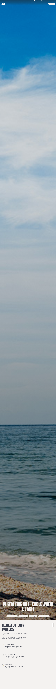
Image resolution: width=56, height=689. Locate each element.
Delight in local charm (44, 616)
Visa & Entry (43, 0)
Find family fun (33, 616)
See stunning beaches (12, 616)
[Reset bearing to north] (52, 626)
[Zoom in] (52, 624)
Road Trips (37, 3)
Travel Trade (48, 0)
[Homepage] (3, 4)
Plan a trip (52, 3)
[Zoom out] (52, 625)
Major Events (8, 4)
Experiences (18, 3)
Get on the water (23, 616)
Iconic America (28, 3)
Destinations (8, 3)
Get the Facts (37, 0)
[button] (53, 1)
